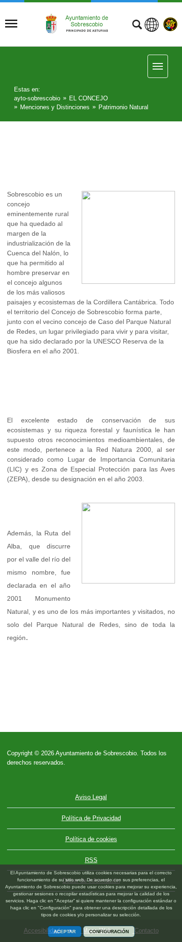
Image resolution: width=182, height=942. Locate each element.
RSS (91, 860)
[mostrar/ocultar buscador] (137, 26)
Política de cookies (91, 839)
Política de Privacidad (91, 818)
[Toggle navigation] (11, 24)
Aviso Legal (91, 797)
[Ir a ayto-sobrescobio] (80, 24)
